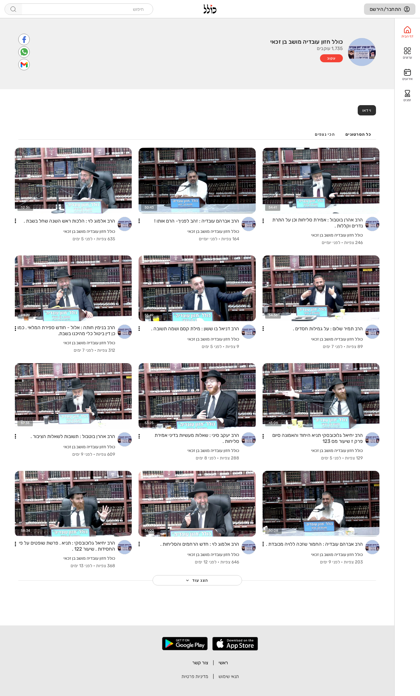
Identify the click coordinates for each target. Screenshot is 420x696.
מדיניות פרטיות (194, 676)
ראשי (223, 662)
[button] (263, 221)
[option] (407, 32)
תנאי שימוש (229, 676)
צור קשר (200, 662)
